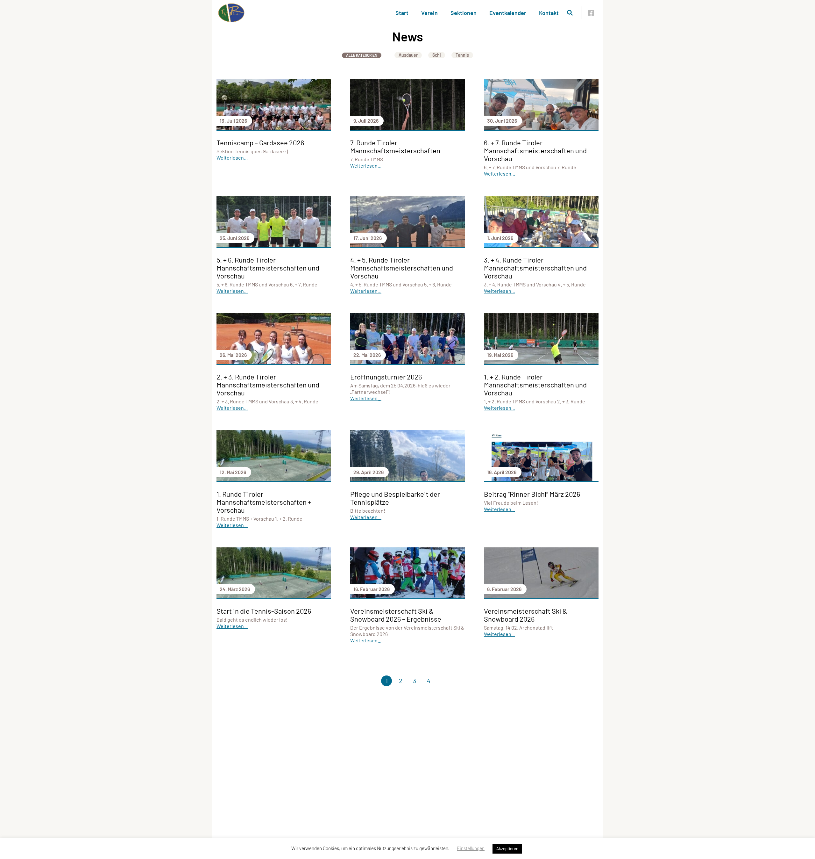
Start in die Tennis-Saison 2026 (263, 611)
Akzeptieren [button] (507, 848)
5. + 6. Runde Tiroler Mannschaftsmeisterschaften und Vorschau (267, 268)
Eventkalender (507, 12)
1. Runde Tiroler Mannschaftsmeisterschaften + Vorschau (263, 502)
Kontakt (549, 12)
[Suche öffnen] (570, 13)
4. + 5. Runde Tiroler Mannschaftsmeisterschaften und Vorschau (401, 268)
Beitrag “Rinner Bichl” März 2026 (532, 494)
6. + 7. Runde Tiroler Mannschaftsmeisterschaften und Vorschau (535, 150)
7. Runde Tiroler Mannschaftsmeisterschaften (395, 146)
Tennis (462, 55)
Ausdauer (408, 55)
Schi (436, 55)
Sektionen (463, 12)
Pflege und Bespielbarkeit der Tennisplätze (395, 498)
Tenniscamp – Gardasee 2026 (260, 142)
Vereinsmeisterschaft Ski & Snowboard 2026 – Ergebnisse (395, 615)
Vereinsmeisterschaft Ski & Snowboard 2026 (525, 615)
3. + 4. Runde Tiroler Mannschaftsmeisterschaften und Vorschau (535, 268)
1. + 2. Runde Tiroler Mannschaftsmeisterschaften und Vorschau (535, 384)
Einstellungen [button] (471, 848)
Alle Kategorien (361, 55)
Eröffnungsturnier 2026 (386, 376)
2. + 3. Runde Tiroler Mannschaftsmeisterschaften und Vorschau (267, 384)
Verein (429, 12)
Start (401, 12)
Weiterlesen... (232, 158)
